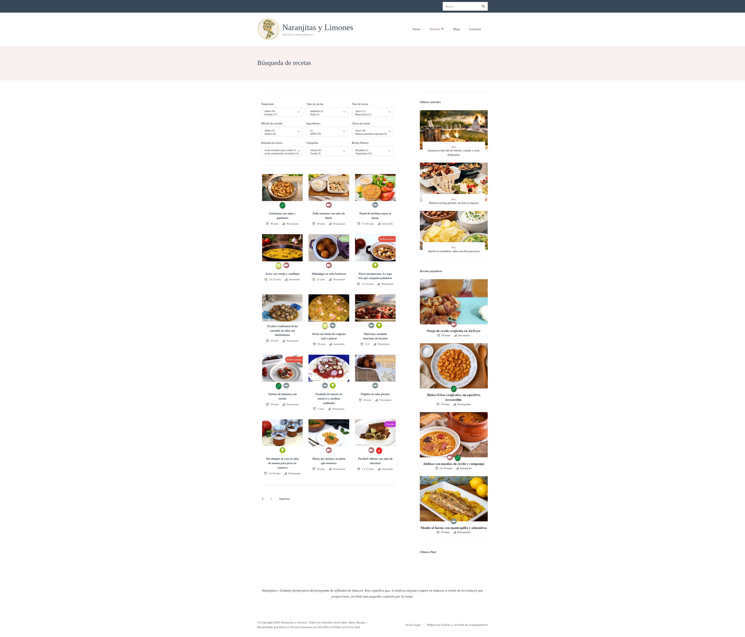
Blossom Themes (289, 627)
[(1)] (326, 130)
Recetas (435, 29)
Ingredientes (313, 123)
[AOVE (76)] (326, 134)
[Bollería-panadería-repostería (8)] (371, 134)
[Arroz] (279, 265)
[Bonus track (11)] (371, 114)
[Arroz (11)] (371, 111)
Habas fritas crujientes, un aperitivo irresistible (453, 397)
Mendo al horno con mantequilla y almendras (454, 527)
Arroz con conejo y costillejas (282, 273)
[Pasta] (379, 450)
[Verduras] (375, 265)
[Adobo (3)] (280, 130)
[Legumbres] (282, 205)
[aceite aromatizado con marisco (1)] (280, 153)
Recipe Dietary (360, 143)
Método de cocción (271, 123)
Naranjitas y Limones (317, 27)
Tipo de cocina (315, 104)
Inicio (416, 29)
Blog (456, 29)
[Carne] (329, 205)
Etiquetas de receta (271, 143)
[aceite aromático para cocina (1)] (280, 150)
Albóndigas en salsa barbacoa (329, 273)
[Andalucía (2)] (326, 111)
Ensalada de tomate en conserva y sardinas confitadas (328, 399)
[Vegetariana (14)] (371, 153)
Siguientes (284, 498)
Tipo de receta (360, 104)
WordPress (324, 627)
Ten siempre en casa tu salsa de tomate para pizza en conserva (282, 463)
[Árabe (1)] (326, 114)
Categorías (312, 143)
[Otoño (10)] (280, 111)
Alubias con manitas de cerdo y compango (454, 463)
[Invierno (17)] (280, 114)
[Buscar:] (461, 6)
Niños (391, 179)
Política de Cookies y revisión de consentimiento (457, 625)
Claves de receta (361, 123)
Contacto (475, 29)
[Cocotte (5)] (326, 153)
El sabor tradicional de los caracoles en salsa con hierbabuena (282, 331)
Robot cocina (387, 239)
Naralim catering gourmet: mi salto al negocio (454, 202)
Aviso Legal (412, 625)
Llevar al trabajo (292, 179)
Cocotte (390, 424)
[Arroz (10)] (371, 130)
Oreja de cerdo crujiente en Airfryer (454, 330)
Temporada (267, 104)
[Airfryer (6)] (280, 134)
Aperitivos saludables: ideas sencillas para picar (454, 251)
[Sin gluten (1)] (371, 150)
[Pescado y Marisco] (375, 205)
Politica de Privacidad (346, 627)
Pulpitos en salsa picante (375, 394)
